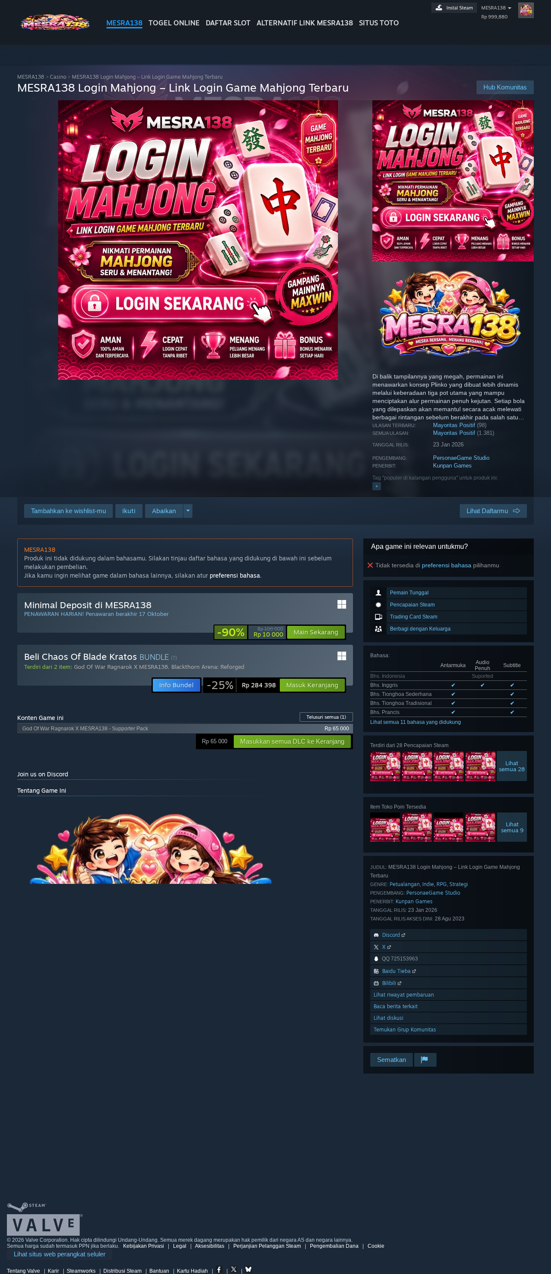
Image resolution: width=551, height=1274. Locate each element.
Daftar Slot (228, 22)
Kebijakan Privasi (143, 1246)
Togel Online (174, 22)
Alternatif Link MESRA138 (305, 22)
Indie (428, 884)
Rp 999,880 (494, 17)
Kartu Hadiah (192, 1271)
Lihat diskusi (388, 1018)
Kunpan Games (452, 465)
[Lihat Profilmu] (526, 10)
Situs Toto (379, 22)
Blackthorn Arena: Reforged (208, 666)
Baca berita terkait (396, 1006)
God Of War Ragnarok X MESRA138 (121, 666)
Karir (53, 1271)
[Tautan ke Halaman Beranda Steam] (55, 29)
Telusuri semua (326, 717)
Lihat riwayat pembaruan (404, 994)
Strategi (458, 884)
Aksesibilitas (209, 1246)
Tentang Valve (23, 1271)
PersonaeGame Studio (461, 458)
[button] (128, 511)
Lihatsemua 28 (512, 766)
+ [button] (376, 486)
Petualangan (405, 884)
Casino (58, 77)
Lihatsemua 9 (512, 827)
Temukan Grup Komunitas (405, 1029)
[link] (250, 632)
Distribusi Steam (122, 1271)
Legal (179, 1246)
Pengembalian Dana (334, 1246)
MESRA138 (124, 22)
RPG (441, 884)
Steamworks (81, 1271)
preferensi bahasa (446, 565)
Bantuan (159, 1271)
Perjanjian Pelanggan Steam (267, 1246)
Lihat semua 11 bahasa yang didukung (415, 722)
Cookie (376, 1246)
